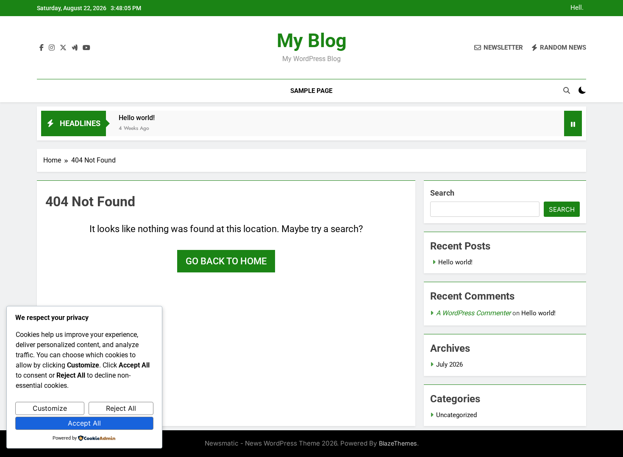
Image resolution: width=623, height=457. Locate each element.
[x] (63, 48)
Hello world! (577, 8)
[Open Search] (566, 90)
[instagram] (51, 48)
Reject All (121, 408)
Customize (50, 408)
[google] (74, 48)
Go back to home (226, 261)
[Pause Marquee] (573, 123)
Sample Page (311, 91)
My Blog (312, 40)
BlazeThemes (398, 443)
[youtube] (86, 48)
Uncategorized (456, 415)
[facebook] (41, 48)
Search (442, 192)
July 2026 (449, 364)
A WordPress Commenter (473, 313)
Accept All (84, 423)
